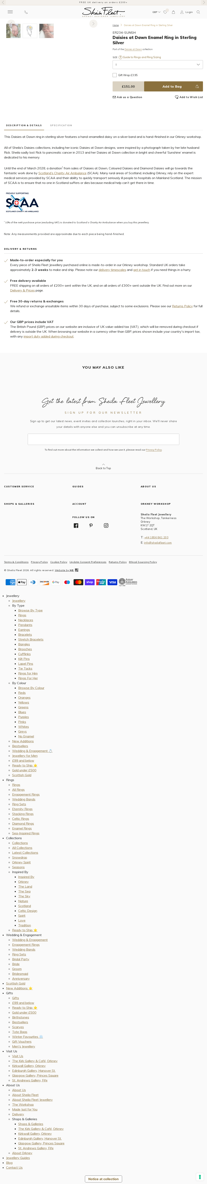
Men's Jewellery (23, 1046)
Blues (22, 712)
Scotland (24, 906)
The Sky (24, 896)
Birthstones (20, 1017)
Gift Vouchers (22, 1041)
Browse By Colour (31, 688)
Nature (23, 901)
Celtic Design (27, 911)
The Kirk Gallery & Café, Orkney (35, 1061)
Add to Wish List (191, 97)
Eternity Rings (22, 809)
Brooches (25, 649)
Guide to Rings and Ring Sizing (141, 57)
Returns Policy (182, 306)
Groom (17, 969)
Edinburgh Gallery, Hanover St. (34, 1071)
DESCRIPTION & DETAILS (24, 125)
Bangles (24, 644)
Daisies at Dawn (133, 49)
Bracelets (25, 634)
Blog (9, 1163)
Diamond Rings (23, 823)
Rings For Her (28, 678)
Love (21, 920)
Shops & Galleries (30, 1124)
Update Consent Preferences (88, 561)
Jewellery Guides (18, 1158)
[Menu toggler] (10, 12)
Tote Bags (19, 1032)
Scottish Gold (21, 775)
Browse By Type (30, 610)
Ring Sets (19, 804)
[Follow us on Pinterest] (91, 525)
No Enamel (26, 736)
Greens (23, 707)
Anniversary (21, 978)
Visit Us (17, 1056)
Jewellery (18, 601)
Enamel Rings (22, 828)
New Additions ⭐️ (19, 988)
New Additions (23, 741)
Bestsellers (20, 746)
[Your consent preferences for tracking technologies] (200, 1177)
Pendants (25, 625)
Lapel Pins (25, 664)
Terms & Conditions (16, 561)
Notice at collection (103, 1179)
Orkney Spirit (21, 862)
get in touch (141, 270)
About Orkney (22, 1153)
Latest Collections (25, 853)
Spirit (21, 915)
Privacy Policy (154, 450)
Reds (22, 693)
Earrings (24, 630)
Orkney (23, 882)
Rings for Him (28, 673)
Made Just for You (24, 1109)
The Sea (24, 891)
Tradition (24, 925)
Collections (20, 843)
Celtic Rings (20, 819)
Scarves (18, 1027)
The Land (25, 886)
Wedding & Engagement (30, 940)
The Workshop (23, 1104)
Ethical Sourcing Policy (143, 561)
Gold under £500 (24, 770)
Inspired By (26, 877)
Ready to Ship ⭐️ (24, 765)
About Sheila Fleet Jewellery (32, 1100)
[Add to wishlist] (165, 12)
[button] (198, 12)
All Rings (18, 790)
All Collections (22, 848)
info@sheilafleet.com (158, 542)
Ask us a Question (129, 97)
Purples (23, 717)
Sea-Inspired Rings (25, 833)
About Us (19, 1090)
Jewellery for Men (25, 756)
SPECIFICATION (61, 125)
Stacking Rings (23, 814)
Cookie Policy (58, 561)
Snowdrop (19, 857)
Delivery (18, 1114)
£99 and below (23, 760)
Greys (22, 731)
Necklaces (25, 620)
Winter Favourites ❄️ (27, 1037)
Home (116, 25)
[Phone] (26, 12)
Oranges (24, 697)
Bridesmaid (20, 974)
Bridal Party (20, 959)
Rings (22, 615)
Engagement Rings (26, 794)
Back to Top (103, 468)
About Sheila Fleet (25, 1095)
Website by (64, 570)
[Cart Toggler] (173, 12)
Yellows (23, 702)
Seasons (18, 867)
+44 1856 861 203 (156, 537)
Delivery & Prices (22, 290)
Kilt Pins (24, 659)
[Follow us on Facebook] (76, 525)
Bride (16, 964)
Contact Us (14, 1167)
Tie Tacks (25, 668)
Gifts (15, 998)
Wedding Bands (23, 799)
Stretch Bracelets (30, 639)
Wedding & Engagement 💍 (32, 751)
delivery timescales (112, 270)
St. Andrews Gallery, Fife (30, 1080)
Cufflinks (24, 654)
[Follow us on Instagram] (106, 525)
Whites (23, 727)
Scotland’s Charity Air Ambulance (62, 173)
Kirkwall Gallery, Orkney (29, 1066)
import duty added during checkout (49, 336)
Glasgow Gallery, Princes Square (35, 1075)
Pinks (22, 722)
